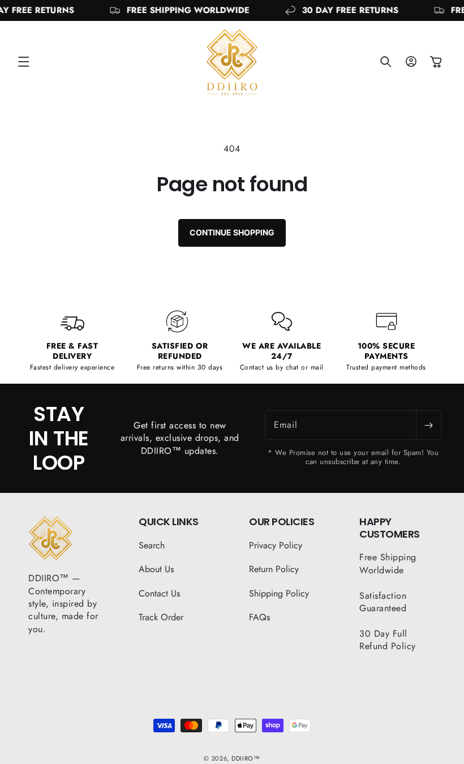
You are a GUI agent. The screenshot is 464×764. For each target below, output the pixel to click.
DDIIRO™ (245, 758)
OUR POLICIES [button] (281, 522)
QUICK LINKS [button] (169, 522)
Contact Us (159, 593)
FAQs (259, 617)
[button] (23, 61)
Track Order (161, 617)
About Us (156, 569)
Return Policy (274, 569)
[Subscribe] (428, 425)
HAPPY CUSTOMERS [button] (389, 528)
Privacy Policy (275, 545)
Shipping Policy (279, 593)
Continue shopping (232, 232)
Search (152, 545)
